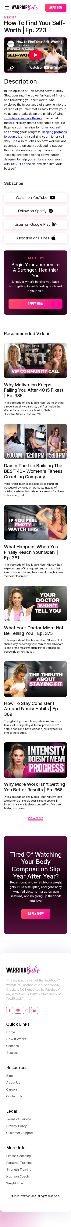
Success (12, 1053)
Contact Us (14, 1096)
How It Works (16, 1039)
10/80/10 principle (23, 164)
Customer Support (19, 1133)
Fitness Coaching (18, 1156)
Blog (9, 1076)
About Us (13, 1082)
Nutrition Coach (17, 1176)
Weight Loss (14, 1183)
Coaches (12, 1046)
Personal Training (19, 1163)
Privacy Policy (16, 1126)
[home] (27, 8)
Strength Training (18, 1169)
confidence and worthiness (23, 118)
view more (35, 818)
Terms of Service (18, 1119)
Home (10, 1032)
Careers (12, 1089)
